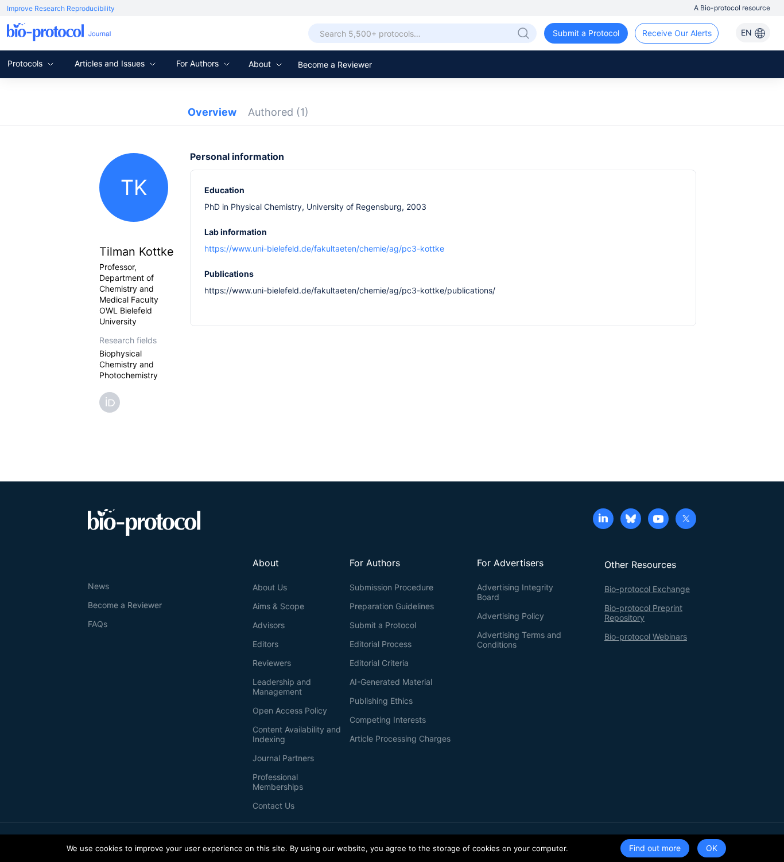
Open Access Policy (290, 710)
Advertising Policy (510, 616)
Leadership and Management (282, 686)
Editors (265, 644)
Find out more (655, 848)
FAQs (97, 624)
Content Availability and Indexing (297, 734)
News (98, 586)
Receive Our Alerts (677, 33)
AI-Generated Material (391, 682)
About (261, 64)
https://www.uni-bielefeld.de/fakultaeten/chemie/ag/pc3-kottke (324, 248)
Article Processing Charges (400, 738)
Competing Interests (388, 719)
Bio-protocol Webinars (645, 636)
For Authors (198, 63)
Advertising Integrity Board (515, 592)
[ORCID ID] (112, 401)
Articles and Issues (111, 63)
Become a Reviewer (335, 64)
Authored (278, 112)
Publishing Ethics (381, 701)
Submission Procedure (391, 587)
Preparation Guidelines (392, 606)
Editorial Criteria (379, 663)
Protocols (26, 63)
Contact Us (273, 805)
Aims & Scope (278, 606)
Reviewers (272, 663)
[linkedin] (603, 519)
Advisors (269, 625)
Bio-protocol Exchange (647, 589)
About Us (270, 587)
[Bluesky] (630, 519)
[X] (686, 519)
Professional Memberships (278, 782)
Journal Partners (283, 758)
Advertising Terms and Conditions (519, 639)
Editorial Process (381, 644)
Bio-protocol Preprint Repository (643, 612)
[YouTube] (658, 519)
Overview (212, 112)
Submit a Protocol (586, 33)
